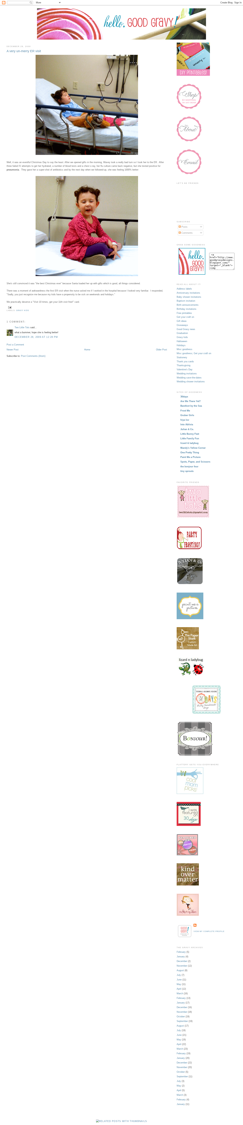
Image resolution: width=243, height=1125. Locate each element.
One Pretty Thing (189, 452)
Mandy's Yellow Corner (193, 448)
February (181, 952)
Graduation (182, 333)
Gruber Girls (187, 415)
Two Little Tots (22, 327)
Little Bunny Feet (189, 434)
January (181, 956)
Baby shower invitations (189, 297)
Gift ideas (182, 321)
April (179, 989)
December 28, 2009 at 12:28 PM (36, 337)
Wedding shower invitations (191, 381)
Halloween (182, 341)
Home (87, 349)
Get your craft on (185, 317)
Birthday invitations (186, 309)
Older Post (161, 349)
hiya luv (184, 420)
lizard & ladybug (189, 443)
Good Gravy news (186, 329)
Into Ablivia (186, 424)
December (182, 961)
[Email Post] (9, 307)
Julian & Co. (187, 429)
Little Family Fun (189, 438)
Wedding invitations (187, 373)
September (182, 1021)
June (179, 979)
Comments (187, 233)
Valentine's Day (184, 369)
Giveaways (182, 325)
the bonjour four (189, 466)
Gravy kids (22, 310)
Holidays (181, 345)
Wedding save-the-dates (189, 377)
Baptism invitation (186, 300)
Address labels (184, 288)
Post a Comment (15, 344)
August (180, 970)
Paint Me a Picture (190, 457)
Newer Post (13, 349)
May (179, 984)
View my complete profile (209, 931)
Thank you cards (185, 361)
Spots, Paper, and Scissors (195, 461)
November (182, 965)
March (180, 993)
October (181, 1016)
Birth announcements (188, 305)
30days (184, 396)
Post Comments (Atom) (33, 356)
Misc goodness (184, 349)
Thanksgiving (183, 365)
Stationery (182, 357)
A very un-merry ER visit (24, 51)
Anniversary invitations (188, 292)
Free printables (184, 313)
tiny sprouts (187, 471)
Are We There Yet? (190, 401)
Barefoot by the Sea (191, 406)
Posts (184, 226)
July (179, 975)
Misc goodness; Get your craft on (194, 353)
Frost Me (185, 410)
